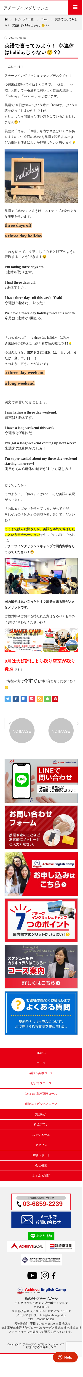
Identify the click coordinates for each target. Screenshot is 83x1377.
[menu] (75, 7)
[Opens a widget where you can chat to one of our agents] (65, 1357)
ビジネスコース (41, 1083)
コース (41, 1063)
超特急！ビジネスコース (41, 1103)
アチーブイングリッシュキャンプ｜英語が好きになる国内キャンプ (49, 1346)
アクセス (41, 1145)
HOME (41, 1052)
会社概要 (41, 1165)
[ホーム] (6, 18)
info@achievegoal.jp (53, 1315)
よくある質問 (41, 1175)
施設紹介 (41, 1114)
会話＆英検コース (41, 1073)
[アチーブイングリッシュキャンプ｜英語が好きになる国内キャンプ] (41, 1292)
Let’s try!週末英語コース (41, 1093)
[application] (41, 360)
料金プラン (41, 1124)
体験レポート (41, 1155)
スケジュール (41, 1134)
